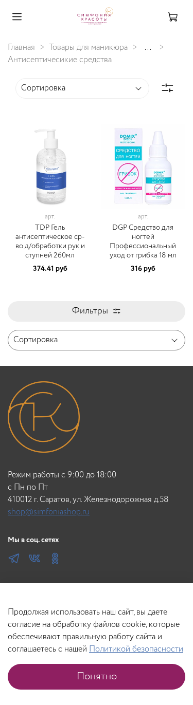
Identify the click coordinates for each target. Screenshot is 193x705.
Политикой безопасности (136, 649)
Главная (21, 47)
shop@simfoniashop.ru (49, 512)
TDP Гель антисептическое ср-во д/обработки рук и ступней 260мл (50, 241)
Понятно (97, 676)
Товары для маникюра (88, 47)
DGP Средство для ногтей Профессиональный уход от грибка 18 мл (143, 241)
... (148, 47)
